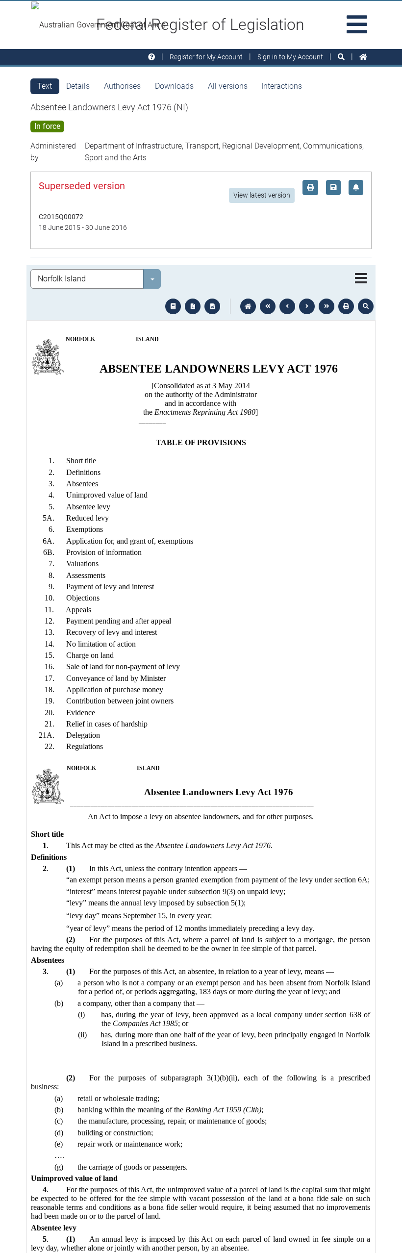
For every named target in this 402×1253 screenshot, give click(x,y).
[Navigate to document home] (248, 306)
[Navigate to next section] (307, 306)
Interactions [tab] (281, 86)
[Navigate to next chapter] (326, 306)
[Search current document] (366, 306)
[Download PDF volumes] (193, 306)
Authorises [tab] (122, 86)
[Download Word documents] (212, 306)
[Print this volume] (346, 306)
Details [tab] (78, 86)
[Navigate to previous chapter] (268, 306)
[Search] (341, 57)
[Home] (363, 57)
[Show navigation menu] (361, 279)
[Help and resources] (151, 57)
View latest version (261, 195)
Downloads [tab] (174, 86)
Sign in (290, 57)
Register (206, 57)
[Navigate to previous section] (287, 306)
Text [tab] (44, 86)
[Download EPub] (173, 306)
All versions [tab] (228, 86)
